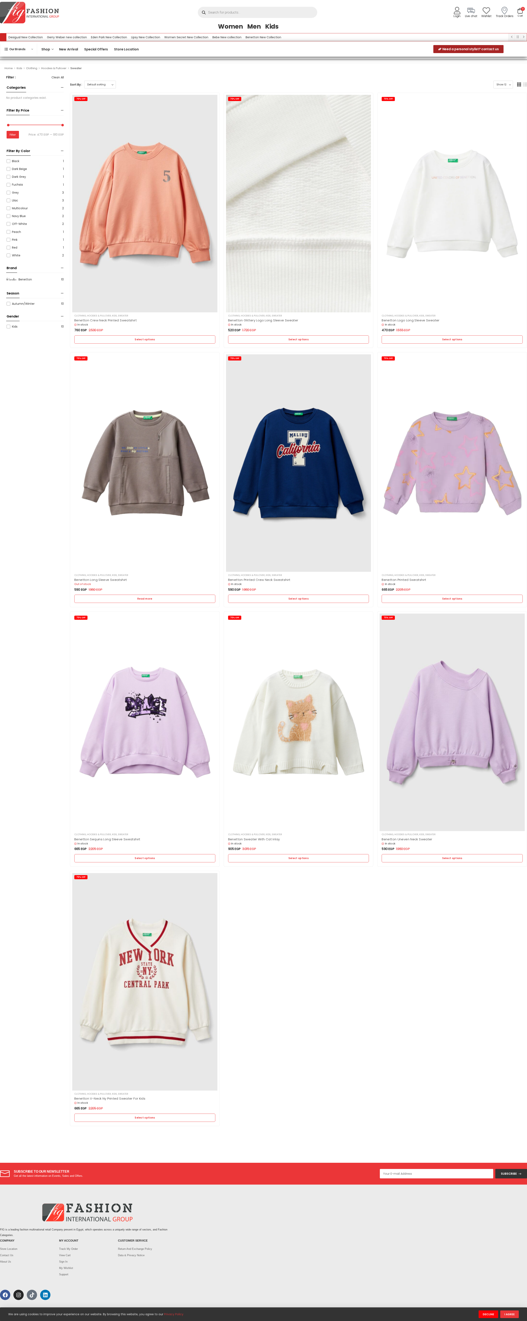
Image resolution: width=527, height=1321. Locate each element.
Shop (45, 49)
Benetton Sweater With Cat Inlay (254, 839)
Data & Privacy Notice (131, 1255)
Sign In (63, 1261)
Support (63, 1274)
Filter (13, 135)
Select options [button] (145, 339)
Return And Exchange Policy (135, 1248)
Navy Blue (19, 216)
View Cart (65, 1255)
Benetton (25, 279)
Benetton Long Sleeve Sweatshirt (100, 580)
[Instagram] (18, 1295)
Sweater (123, 315)
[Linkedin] (45, 1295)
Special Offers (96, 49)
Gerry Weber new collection (67, 37)
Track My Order (68, 1248)
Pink (14, 240)
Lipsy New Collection (145, 37)
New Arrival (68, 49)
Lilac (15, 200)
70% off (80, 98)
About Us (5, 1261)
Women (230, 26)
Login (457, 16)
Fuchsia (17, 185)
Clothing (31, 68)
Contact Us (6, 1255)
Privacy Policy (173, 1314)
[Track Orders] (504, 10)
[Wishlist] (486, 10)
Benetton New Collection (263, 37)
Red (14, 247)
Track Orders (504, 16)
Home (9, 68)
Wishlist (486, 16)
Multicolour (20, 208)
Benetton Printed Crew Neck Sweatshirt (259, 580)
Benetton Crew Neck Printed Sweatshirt (105, 320)
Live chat (471, 16)
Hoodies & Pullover (53, 68)
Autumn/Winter (23, 304)
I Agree (509, 1314)
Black (15, 161)
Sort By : (76, 85)
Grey (15, 193)
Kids (272, 26)
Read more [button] (144, 598)
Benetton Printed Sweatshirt (404, 580)
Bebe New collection (226, 37)
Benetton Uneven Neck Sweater (407, 839)
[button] (519, 84)
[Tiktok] (32, 1295)
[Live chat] (471, 10)
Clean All (57, 77)
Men (254, 26)
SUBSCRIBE (509, 1174)
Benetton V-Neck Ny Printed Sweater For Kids (109, 1098)
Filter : (11, 77)
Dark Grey (19, 177)
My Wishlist (66, 1268)
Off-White (19, 224)
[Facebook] (5, 1295)
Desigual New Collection (25, 37)
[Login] (457, 10)
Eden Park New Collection (109, 37)
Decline (488, 1314)
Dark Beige (19, 169)
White (16, 255)
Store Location (126, 49)
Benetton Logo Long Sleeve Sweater (410, 320)
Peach (16, 232)
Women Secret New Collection (186, 37)
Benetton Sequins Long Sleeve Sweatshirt (107, 839)
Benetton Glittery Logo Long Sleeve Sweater (263, 320)
